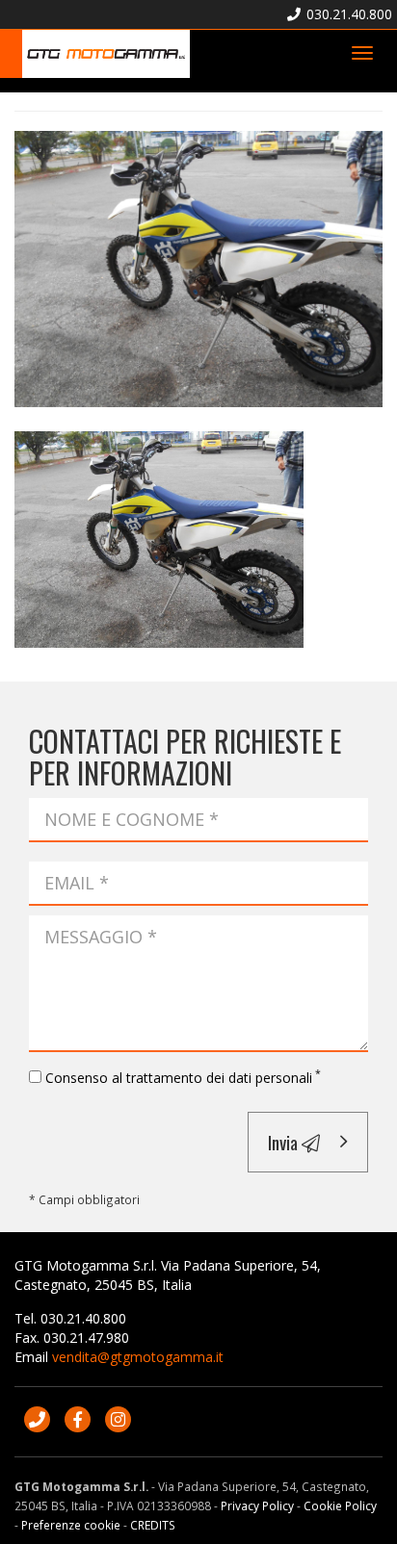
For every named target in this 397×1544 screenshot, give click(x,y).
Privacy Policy (257, 1505)
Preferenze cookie (70, 1524)
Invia (285, 1141)
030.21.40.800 (347, 14)
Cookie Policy (340, 1505)
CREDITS (152, 1524)
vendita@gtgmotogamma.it (138, 1357)
